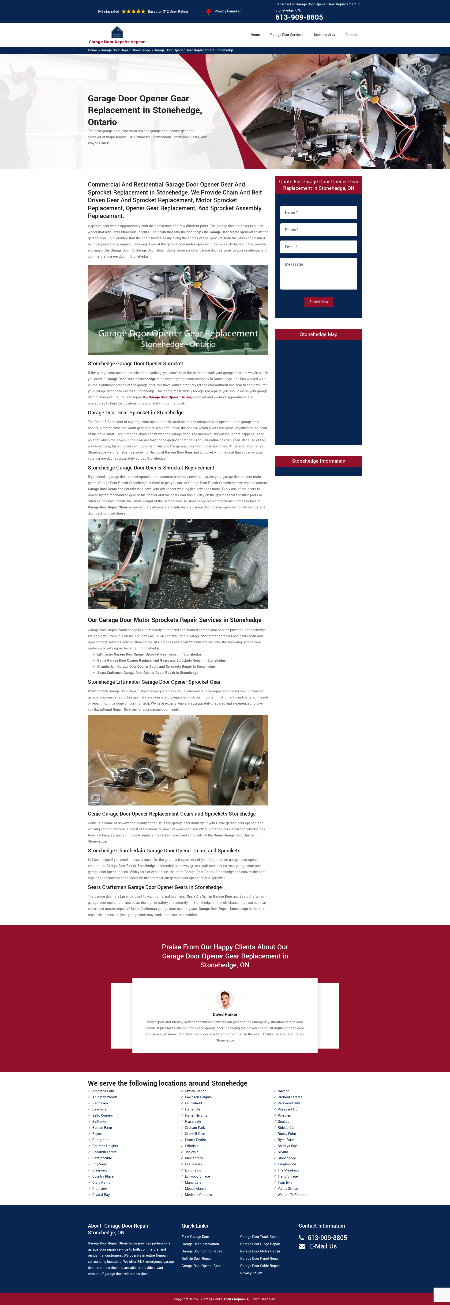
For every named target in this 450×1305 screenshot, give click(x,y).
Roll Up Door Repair (197, 1258)
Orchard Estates (290, 1097)
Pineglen (284, 1115)
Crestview (100, 1188)
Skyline (283, 1152)
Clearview (99, 1170)
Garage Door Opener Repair (203, 1265)
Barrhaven (100, 1103)
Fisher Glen (193, 1109)
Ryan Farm (286, 1139)
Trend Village (288, 1176)
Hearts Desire (195, 1139)
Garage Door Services (287, 34)
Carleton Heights (105, 1146)
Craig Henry (101, 1182)
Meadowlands (195, 1188)
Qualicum (285, 1121)
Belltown (99, 1121)
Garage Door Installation (200, 1244)
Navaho (283, 1091)
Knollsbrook (194, 1158)
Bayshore (99, 1109)
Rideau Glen (287, 1127)
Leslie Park (193, 1164)
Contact (351, 34)
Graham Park (195, 1127)
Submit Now (318, 301)
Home (255, 34)
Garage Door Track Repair (260, 1236)
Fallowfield (193, 1103)
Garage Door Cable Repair (260, 1265)
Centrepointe (102, 1158)
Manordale (193, 1182)
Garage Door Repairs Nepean (224, 1299)
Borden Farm (102, 1127)
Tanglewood (287, 1164)
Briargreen (100, 1139)
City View (99, 1164)
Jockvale (192, 1152)
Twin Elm (285, 1182)
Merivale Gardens (198, 1194)
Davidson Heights (198, 1097)
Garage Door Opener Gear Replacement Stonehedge (194, 50)
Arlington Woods (105, 1097)
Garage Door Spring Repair (202, 1251)
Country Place (103, 1176)
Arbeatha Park (103, 1091)
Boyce (97, 1133)
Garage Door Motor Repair (260, 1251)
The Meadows (288, 1170)
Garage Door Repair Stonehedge (125, 50)
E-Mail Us (323, 1246)
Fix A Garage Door (195, 1236)
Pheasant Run (288, 1109)
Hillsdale (192, 1146)
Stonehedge (287, 1158)
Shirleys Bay (287, 1146)
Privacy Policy (251, 1273)
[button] (211, 1000)
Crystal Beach (195, 1091)
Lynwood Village (197, 1176)
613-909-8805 (299, 17)
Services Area (324, 34)
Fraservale (193, 1121)
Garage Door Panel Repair (260, 1258)
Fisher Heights (196, 1115)
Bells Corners (102, 1115)
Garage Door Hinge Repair (260, 1244)
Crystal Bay (101, 1194)
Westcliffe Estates (292, 1194)
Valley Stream (288, 1188)
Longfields (193, 1170)
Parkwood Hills (289, 1103)
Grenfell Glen (195, 1133)
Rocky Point (287, 1133)
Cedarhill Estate (104, 1152)
